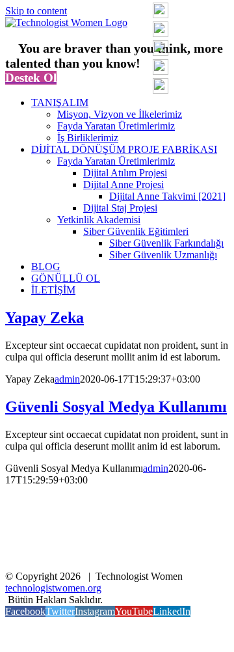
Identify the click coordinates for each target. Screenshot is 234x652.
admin (67, 379)
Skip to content (36, 10)
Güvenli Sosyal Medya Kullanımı (116, 406)
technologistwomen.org (53, 587)
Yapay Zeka (44, 317)
